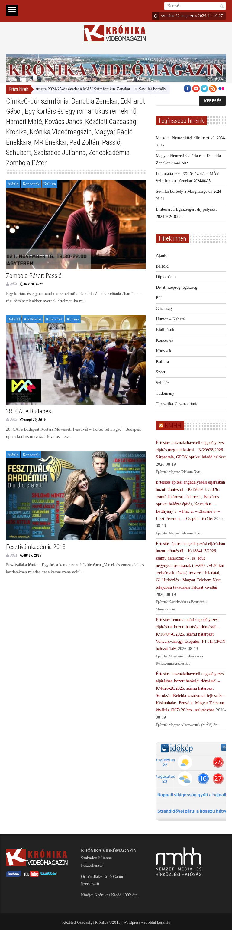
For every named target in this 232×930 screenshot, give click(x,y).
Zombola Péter (26, 163)
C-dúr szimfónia (46, 101)
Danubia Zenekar (94, 101)
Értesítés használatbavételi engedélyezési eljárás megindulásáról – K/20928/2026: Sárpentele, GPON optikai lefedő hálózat (191, 449)
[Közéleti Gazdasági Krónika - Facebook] (13, 875)
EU (159, 298)
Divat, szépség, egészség (176, 287)
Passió (111, 142)
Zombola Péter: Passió (34, 275)
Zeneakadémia (109, 152)
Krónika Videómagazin (61, 132)
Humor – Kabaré (170, 319)
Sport (160, 372)
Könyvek (163, 351)
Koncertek (31, 184)
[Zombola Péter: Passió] (76, 224)
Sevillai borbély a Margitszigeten (152, 89)
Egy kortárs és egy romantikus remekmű (81, 111)
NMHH (173, 425)
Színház (162, 382)
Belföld (14, 319)
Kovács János (63, 121)
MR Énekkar (50, 142)
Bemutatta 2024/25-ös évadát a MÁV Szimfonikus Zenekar (65, 89)
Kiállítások (33, 319)
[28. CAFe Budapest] (76, 360)
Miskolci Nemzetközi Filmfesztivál (186, 138)
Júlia (13, 284)
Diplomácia (166, 276)
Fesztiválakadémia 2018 (36, 546)
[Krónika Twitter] (49, 875)
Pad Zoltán (84, 142)
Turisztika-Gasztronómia (177, 404)
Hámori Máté (24, 121)
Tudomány (165, 393)
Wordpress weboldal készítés (146, 922)
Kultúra (50, 184)
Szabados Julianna (60, 152)
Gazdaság (164, 308)
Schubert (18, 152)
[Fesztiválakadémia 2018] (76, 495)
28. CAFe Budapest (29, 411)
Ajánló (13, 184)
